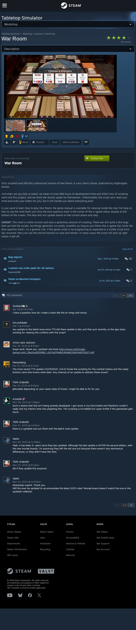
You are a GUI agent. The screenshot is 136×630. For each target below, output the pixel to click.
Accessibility (72, 537)
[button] (15, 125)
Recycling (45, 549)
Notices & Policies (75, 543)
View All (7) (127, 249)
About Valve (46, 531)
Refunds (70, 555)
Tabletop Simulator (10, 33)
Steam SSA (13, 537)
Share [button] (54, 142)
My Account (103, 549)
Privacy (70, 531)
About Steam (14, 531)
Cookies (70, 549)
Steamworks (13, 543)
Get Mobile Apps (105, 537)
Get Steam (102, 531)
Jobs (42, 537)
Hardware (45, 543)
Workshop (27, 33)
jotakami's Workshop (45, 33)
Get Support (103, 543)
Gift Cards (12, 555)
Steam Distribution (17, 549)
